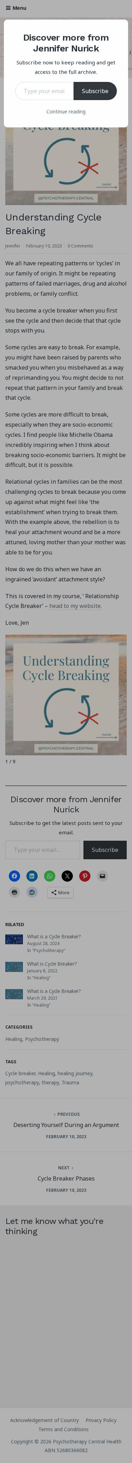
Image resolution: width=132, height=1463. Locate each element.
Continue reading (66, 111)
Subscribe (95, 91)
